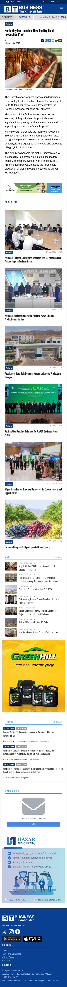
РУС (59, 2)
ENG (45, 2)
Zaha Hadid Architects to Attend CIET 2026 (35, 589)
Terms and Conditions (11, 954)
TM (52, 2)
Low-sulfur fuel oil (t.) (38, 17)
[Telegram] (53, 40)
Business (9, 24)
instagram (11, 932)
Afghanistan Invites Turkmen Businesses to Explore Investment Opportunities (33, 491)
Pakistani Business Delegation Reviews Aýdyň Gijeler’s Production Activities (29, 317)
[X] (42, 40)
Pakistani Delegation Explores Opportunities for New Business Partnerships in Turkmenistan (33, 259)
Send (34, 824)
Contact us (6, 960)
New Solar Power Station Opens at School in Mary (38, 632)
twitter (5, 932)
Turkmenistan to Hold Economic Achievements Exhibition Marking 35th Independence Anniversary (38, 579)
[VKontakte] (49, 40)
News (7, 557)
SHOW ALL (58, 557)
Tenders (9, 722)
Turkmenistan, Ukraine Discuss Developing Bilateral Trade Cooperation (39, 601)
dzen (17, 932)
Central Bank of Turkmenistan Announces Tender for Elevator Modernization (28, 733)
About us (6, 951)
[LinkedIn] (46, 40)
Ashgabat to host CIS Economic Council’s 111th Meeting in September (37, 568)
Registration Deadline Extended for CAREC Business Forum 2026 (31, 433)
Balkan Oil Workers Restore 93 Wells (33, 622)
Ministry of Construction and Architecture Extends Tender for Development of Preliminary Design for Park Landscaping (29, 752)
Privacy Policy (8, 957)
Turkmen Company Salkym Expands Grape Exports (27, 547)
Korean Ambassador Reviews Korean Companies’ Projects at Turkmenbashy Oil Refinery (38, 612)
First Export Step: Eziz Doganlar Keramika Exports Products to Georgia (33, 375)
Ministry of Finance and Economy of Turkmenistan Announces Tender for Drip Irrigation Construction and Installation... (33, 770)
